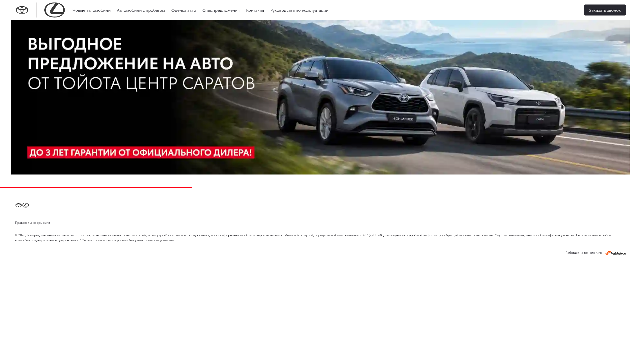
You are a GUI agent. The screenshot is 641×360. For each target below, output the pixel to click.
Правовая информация (32, 222)
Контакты (255, 10)
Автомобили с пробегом (141, 10)
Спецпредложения (221, 10)
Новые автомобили (91, 10)
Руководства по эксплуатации (299, 10)
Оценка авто (183, 10)
